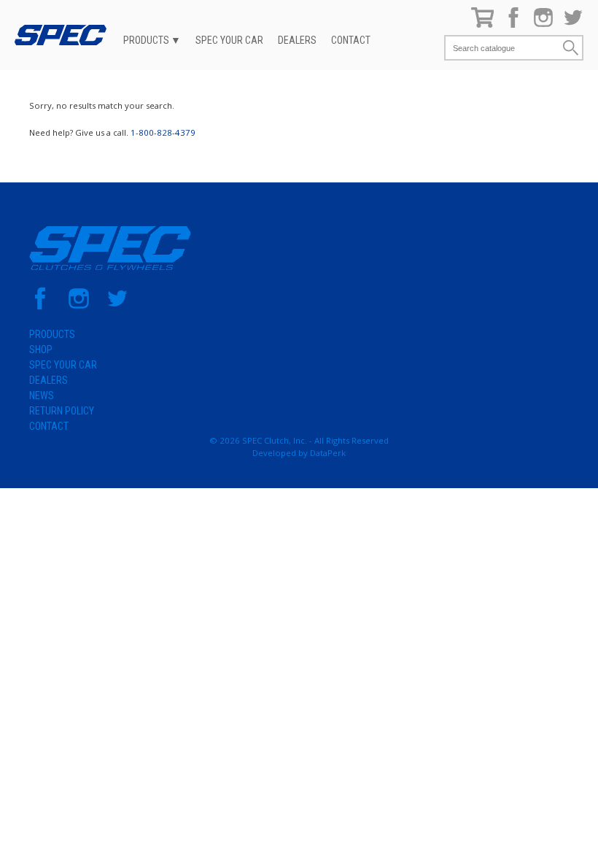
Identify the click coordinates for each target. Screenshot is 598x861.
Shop (41, 349)
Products (146, 40)
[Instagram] (543, 24)
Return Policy (61, 411)
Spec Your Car (229, 40)
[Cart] (482, 24)
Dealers (297, 40)
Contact (350, 40)
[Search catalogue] (503, 47)
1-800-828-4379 (163, 132)
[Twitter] (573, 24)
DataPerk (328, 452)
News (41, 395)
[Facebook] (513, 24)
